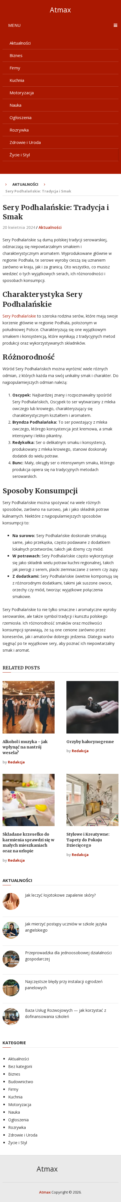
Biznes (16, 55)
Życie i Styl (20, 154)
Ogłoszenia (21, 117)
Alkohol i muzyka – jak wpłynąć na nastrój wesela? (25, 747)
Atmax (60, 9)
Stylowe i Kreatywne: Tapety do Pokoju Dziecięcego (87, 840)
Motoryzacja (22, 92)
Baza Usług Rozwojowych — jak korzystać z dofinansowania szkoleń (65, 1013)
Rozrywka (19, 130)
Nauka (15, 105)
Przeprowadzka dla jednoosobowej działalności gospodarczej (68, 956)
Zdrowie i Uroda (25, 142)
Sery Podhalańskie (19, 316)
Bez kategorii (20, 1066)
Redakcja (16, 762)
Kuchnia (17, 80)
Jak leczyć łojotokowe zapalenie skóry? (60, 895)
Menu (14, 25)
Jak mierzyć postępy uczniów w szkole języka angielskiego (66, 927)
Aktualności (20, 43)
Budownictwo (20, 1081)
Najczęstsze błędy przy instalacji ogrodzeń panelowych (64, 984)
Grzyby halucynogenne (90, 741)
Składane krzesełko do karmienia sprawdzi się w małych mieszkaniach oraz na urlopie (28, 842)
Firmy (15, 68)
